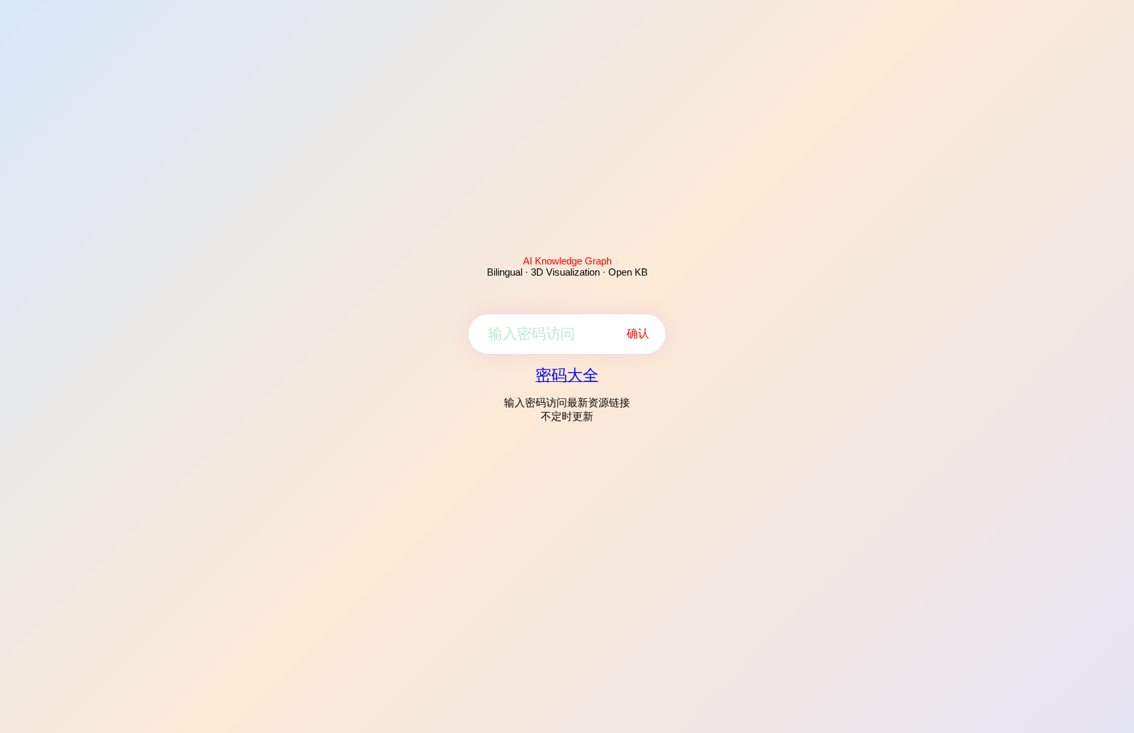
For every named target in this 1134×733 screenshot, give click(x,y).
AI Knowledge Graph (567, 260)
